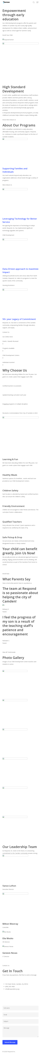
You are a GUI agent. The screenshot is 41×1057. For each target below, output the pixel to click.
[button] (37, 2)
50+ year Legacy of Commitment (19, 319)
